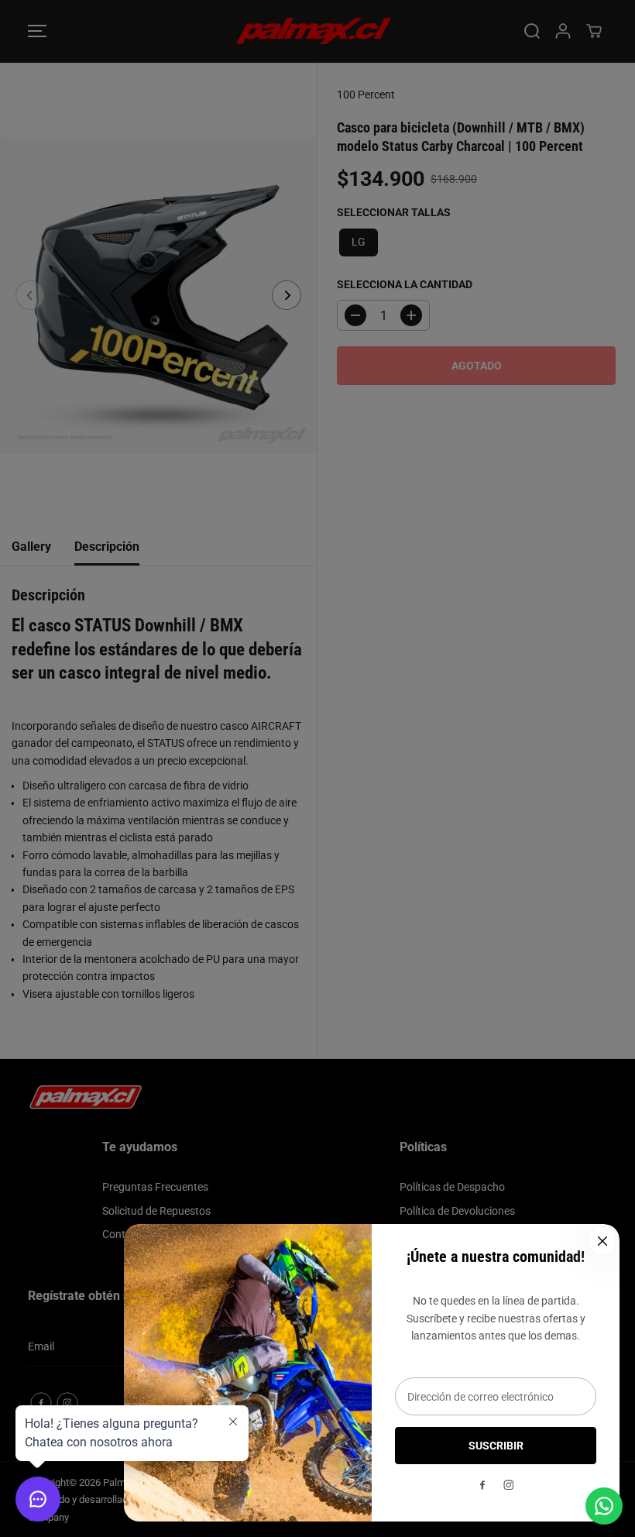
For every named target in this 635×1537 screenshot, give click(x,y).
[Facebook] (482, 1485)
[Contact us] (604, 1506)
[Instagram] (509, 1485)
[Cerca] (602, 1241)
